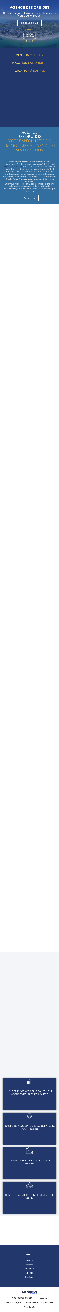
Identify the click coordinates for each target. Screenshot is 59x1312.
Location (29, 1268)
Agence (29, 1272)
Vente (29, 1264)
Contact (29, 1277)
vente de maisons (13, 166)
